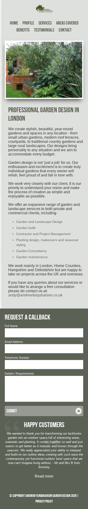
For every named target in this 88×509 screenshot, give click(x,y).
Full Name (11, 326)
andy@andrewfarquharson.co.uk (35, 295)
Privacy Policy (44, 501)
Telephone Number (17, 357)
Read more (44, 476)
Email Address (14, 342)
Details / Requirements (19, 373)
